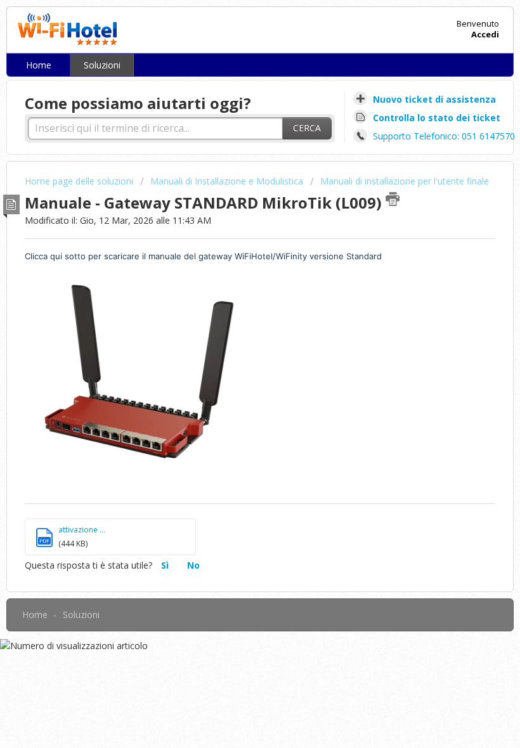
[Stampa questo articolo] (393, 199)
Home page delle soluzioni (80, 181)
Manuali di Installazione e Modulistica (226, 181)
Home (38, 65)
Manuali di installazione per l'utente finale (404, 181)
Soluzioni (102, 65)
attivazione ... (81, 529)
